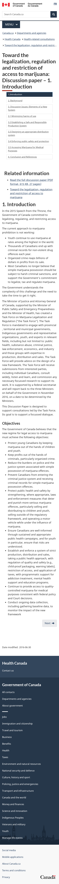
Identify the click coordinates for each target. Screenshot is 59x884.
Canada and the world (14, 797)
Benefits (6, 743)
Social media (9, 850)
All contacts (8, 692)
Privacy (6, 877)
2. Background (15, 100)
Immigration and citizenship (17, 723)
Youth (5, 831)
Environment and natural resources (21, 763)
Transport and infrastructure (18, 790)
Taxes (5, 757)
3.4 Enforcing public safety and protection (28, 141)
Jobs (4, 716)
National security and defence (18, 770)
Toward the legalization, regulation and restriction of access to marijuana (31, 193)
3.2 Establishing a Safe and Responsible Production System (27, 124)
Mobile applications (12, 857)
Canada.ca (8, 33)
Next (48, 623)
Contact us (8, 670)
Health (5, 750)
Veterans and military (13, 824)
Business (7, 737)
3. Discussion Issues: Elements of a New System (27, 108)
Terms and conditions (14, 870)
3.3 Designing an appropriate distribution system (28, 133)
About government (12, 705)
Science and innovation (14, 811)
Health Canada (12, 39)
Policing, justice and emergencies (20, 784)
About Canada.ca (11, 863)
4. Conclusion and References (22, 156)
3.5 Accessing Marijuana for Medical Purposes (26, 149)
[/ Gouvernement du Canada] (22, 4)
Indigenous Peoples (13, 817)
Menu (9, 24)
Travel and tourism (12, 730)
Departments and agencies (31, 33)
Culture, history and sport (16, 777)
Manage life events (12, 837)
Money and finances (13, 804)
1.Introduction (15, 94)
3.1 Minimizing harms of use (22, 116)
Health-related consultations (39, 39)
